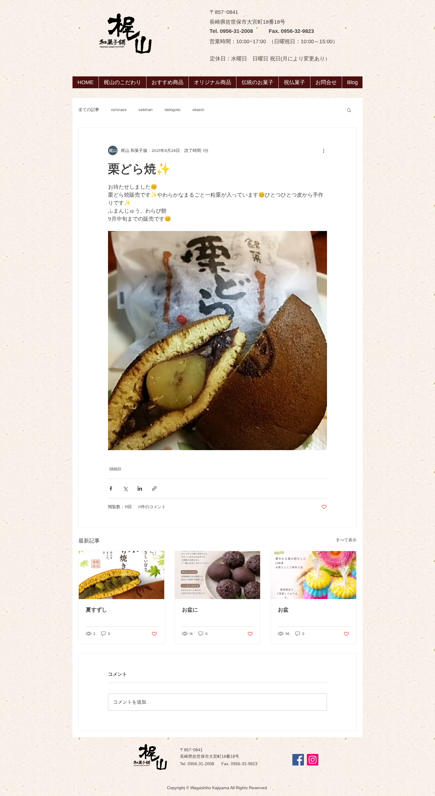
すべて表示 (346, 539)
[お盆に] (217, 575)
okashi (198, 109)
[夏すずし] (121, 575)
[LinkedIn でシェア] (140, 488)
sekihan (145, 109)
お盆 (283, 610)
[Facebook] (298, 759)
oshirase (119, 109)
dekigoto (173, 109)
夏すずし (96, 610)
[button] (257, 82)
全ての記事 (88, 109)
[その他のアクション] (323, 150)
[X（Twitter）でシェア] (125, 488)
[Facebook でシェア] (111, 488)
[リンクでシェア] (154, 488)
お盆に (190, 610)
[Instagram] (312, 759)
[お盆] (313, 575)
